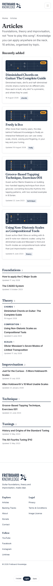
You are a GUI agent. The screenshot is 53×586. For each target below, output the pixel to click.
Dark (35, 579)
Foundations (11, 270)
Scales (8, 342)
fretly (31, 148)
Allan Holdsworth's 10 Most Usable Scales (25, 384)
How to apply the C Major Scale (19, 276)
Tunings (8, 424)
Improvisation (12, 364)
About (5, 513)
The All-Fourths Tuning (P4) (17, 439)
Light (27, 579)
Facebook (6, 543)
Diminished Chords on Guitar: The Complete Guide (26, 76)
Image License (35, 513)
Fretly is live (14, 125)
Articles (5, 502)
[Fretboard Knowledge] (14, 477)
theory (28, 254)
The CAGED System (13, 286)
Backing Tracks (9, 508)
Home (5, 18)
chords (24, 98)
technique (31, 201)
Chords (8, 307)
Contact (6, 524)
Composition (11, 324)
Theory (7, 300)
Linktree (6, 554)
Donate (5, 519)
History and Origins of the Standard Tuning (25, 430)
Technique (10, 398)
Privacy (32, 502)
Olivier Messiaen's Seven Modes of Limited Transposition (23, 348)
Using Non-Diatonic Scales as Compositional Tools (25, 229)
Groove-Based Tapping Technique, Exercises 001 (24, 176)
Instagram (7, 549)
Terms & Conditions (38, 508)
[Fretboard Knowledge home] (11, 5)
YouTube (6, 538)
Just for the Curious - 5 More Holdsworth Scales (24, 373)
